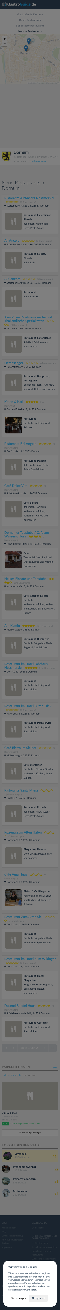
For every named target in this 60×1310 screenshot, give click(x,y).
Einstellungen (18, 1298)
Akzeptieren (38, 1298)
